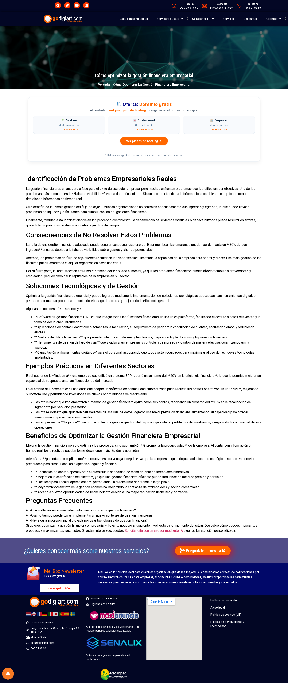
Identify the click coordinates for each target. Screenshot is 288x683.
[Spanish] (67, 614)
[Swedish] (72, 614)
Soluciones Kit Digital (134, 18)
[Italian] (50, 614)
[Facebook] (58, 5)
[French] (39, 614)
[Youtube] (77, 5)
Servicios (229, 18)
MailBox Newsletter (64, 571)
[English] (34, 614)
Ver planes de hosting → (144, 141)
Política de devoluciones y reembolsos (227, 624)
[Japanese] (56, 614)
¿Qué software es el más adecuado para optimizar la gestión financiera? (83, 510)
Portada (104, 85)
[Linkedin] (86, 5)
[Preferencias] (8, 674)
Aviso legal (217, 607)
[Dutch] (28, 614)
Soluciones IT (201, 18)
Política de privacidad (224, 600)
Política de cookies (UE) (225, 614)
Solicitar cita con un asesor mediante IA (154, 531)
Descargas (251, 18)
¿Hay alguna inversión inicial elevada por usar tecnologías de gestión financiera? (89, 520)
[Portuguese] (61, 614)
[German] (45, 614)
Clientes (271, 18)
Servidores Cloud (168, 18)
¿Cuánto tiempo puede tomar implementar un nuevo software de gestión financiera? (91, 515)
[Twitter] (67, 5)
